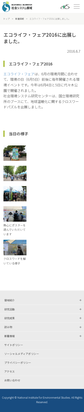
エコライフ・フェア (18, 73)
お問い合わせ (12, 380)
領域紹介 (9, 300)
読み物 (8, 327)
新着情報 (19, 18)
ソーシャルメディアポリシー (21, 353)
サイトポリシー (13, 345)
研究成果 (9, 318)
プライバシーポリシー (17, 362)
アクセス (9, 371)
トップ (6, 18)
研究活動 (9, 309)
